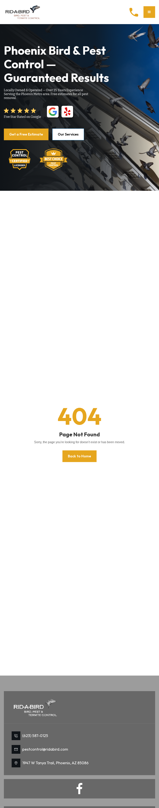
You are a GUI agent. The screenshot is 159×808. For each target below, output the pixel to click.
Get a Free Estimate (26, 134)
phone (134, 12)
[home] (23, 12)
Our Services (68, 134)
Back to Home (79, 456)
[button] (149, 12)
